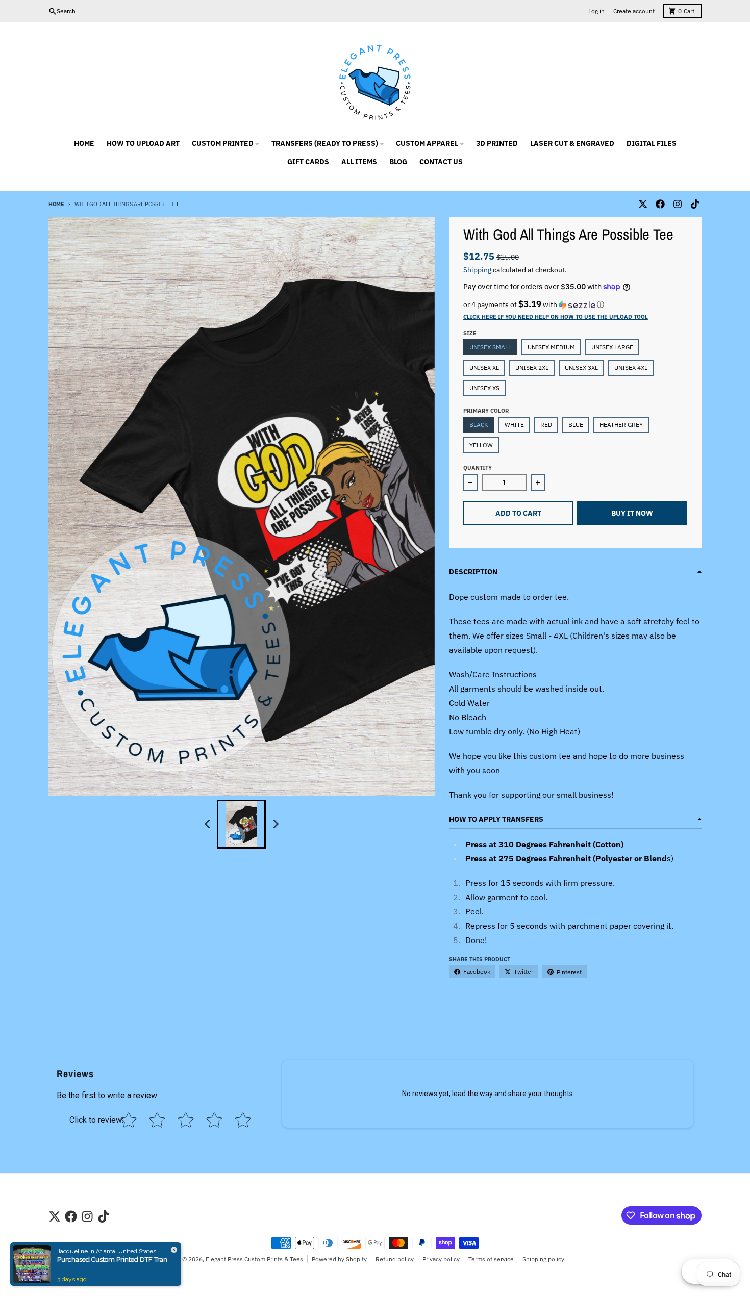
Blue (575, 424)
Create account (634, 11)
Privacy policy (441, 1259)
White (514, 424)
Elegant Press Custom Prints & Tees (254, 1259)
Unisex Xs (484, 388)
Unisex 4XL (630, 367)
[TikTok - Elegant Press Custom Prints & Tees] (695, 204)
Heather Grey (621, 424)
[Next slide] (275, 824)
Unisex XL (484, 367)
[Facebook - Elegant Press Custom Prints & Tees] (660, 204)
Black (478, 424)
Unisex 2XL (531, 367)
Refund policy (395, 1259)
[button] (575, 304)
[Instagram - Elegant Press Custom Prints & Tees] (677, 204)
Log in (596, 11)
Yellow (481, 445)
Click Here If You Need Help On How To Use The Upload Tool (555, 316)
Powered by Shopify (339, 1259)
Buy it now (632, 513)
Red (546, 424)
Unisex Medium (551, 347)
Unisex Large (612, 347)
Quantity (477, 467)
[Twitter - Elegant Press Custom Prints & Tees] (642, 204)
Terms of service (491, 1259)
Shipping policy (543, 1259)
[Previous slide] (208, 824)
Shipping (477, 269)
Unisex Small (490, 347)
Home (56, 204)
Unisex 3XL (581, 367)
